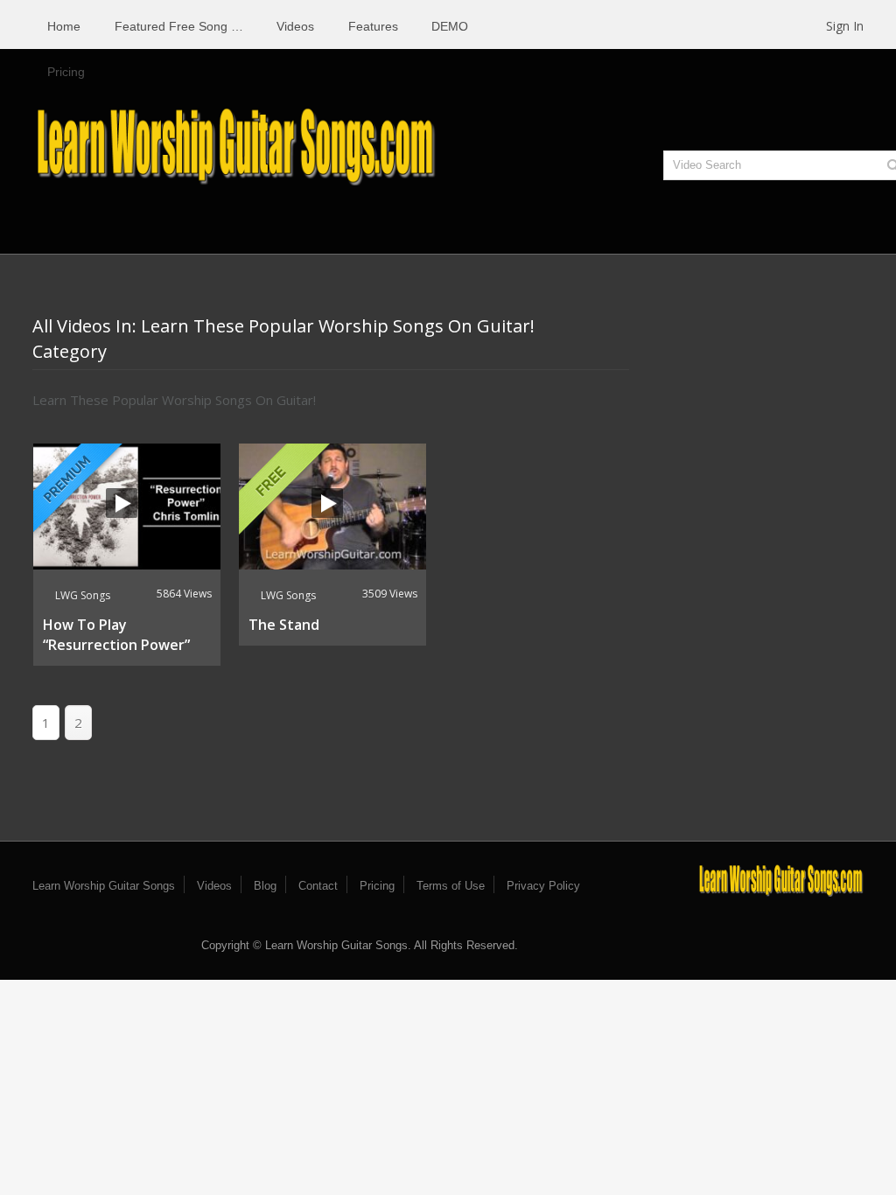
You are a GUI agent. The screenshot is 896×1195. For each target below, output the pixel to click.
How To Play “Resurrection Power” (116, 634)
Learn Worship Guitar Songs (103, 885)
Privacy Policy (543, 885)
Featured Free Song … (179, 26)
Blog (265, 885)
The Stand (283, 624)
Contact (318, 885)
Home (63, 26)
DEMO (449, 26)
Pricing (66, 72)
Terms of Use (450, 885)
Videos (295, 26)
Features (373, 26)
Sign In (845, 25)
